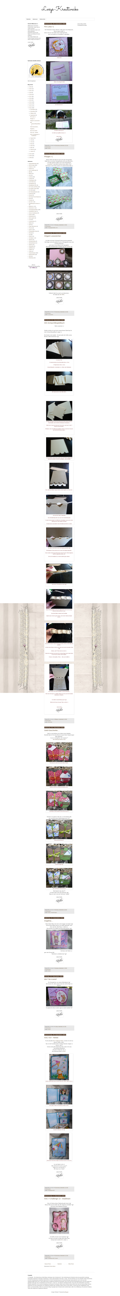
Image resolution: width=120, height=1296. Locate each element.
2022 (30, 88)
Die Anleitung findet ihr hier (59, 739)
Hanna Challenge (33, 213)
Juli (31, 140)
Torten (30, 251)
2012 (30, 106)
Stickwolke (31, 246)
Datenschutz (42, 19)
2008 (30, 157)
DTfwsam (31, 193)
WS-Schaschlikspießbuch (54, 323)
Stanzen (31, 239)
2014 (30, 102)
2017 (30, 96)
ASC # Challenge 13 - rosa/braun (57, 1199)
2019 (30, 92)
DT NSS (31, 190)
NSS (30, 224)
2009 (30, 155)
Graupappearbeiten (52, 227)
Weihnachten (32, 254)
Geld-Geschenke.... (52, 730)
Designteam (31, 183)
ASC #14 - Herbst (51, 1038)
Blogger (66, 1292)
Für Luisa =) (49, 27)
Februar (32, 149)
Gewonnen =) (32, 208)
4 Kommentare (48, 313)
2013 (30, 104)
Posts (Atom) (52, 1266)
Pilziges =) (48, 157)
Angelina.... (48, 921)
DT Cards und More (33, 186)
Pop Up (30, 228)
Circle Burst (31, 181)
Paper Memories (32, 226)
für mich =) (31, 201)
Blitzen (30, 173)
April (31, 145)
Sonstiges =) (32, 238)
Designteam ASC (51, 1190)
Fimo (30, 198)
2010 (30, 153)
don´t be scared (50, 979)
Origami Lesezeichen (52, 236)
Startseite (28, 19)
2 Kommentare (48, 226)
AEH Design (31, 165)
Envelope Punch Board (34, 196)
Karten (49, 148)
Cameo (30, 176)
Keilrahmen (31, 216)
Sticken (30, 244)
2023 (30, 86)
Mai (31, 143)
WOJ (30, 256)
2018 (30, 94)
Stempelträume (32, 243)
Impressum (35, 19)
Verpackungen (54, 912)
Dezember (32, 109)
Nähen (30, 223)
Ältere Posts (71, 1264)
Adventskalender (32, 163)
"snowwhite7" (50, 164)
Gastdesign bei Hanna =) (34, 203)
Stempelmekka (32, 241)
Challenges (31, 180)
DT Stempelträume (33, 191)
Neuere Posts (48, 1264)
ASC (62, 1239)
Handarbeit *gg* (32, 211)
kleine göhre (32, 218)
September (33, 115)
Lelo (30, 219)
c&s (30, 175)
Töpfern (30, 249)
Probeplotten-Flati (33, 231)
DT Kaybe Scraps (33, 188)
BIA (30, 171)
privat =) (31, 229)
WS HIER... (62, 294)
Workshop (50, 722)
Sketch (30, 236)
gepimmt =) (31, 206)
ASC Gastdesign (32, 170)
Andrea (30, 168)
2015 (30, 100)
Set (56, 227)
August (32, 138)
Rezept (30, 232)
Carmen (68, 246)
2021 (30, 90)
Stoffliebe (31, 247)
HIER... (64, 1051)
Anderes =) (31, 167)
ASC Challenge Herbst (58, 1040)
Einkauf (30, 195)
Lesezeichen (50, 314)
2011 (30, 107)
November (32, 111)
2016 (30, 98)
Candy (30, 178)
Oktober (32, 113)
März (31, 147)
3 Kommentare (48, 146)
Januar (32, 151)
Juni (31, 141)
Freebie (30, 200)
